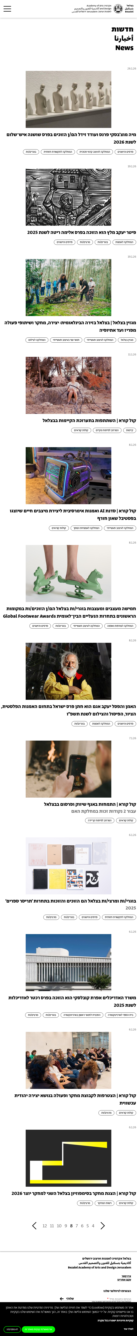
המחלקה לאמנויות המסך (86, 528)
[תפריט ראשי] (7, 9)
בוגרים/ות (31, 152)
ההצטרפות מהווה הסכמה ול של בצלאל (111, 1302)
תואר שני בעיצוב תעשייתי (66, 340)
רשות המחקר (104, 1203)
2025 (131, 908)
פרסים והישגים (125, 152)
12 (45, 1226)
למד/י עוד (128, 1329)
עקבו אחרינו (124, 1280)
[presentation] (68, 99)
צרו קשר (126, 1276)
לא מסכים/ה (12, 1329)
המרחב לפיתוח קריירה (99, 820)
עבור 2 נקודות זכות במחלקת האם (103, 811)
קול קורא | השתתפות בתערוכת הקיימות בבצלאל (89, 420)
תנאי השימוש (101, 1302)
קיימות (129, 430)
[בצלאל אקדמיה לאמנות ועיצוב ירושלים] (102, 9)
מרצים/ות (85, 242)
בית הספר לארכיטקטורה (120, 1015)
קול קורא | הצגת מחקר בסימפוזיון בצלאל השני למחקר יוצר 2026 (74, 1193)
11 (52, 1226)
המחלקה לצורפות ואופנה (120, 626)
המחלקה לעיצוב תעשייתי (100, 340)
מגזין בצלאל (127, 340)
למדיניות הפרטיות (111, 1302)
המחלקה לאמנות (124, 242)
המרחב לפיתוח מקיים (107, 430)
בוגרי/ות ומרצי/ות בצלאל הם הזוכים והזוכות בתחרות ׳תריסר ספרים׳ (70, 901)
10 (59, 1226)
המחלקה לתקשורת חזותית (58, 152)
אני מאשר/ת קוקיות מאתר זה (38, 1329)
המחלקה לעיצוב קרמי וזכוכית (95, 152)
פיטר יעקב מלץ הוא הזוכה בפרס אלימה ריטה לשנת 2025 (81, 232)
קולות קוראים (81, 430)
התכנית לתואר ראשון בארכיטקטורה (82, 1015)
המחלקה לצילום (36, 340)
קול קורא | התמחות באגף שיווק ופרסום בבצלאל (90, 804)
